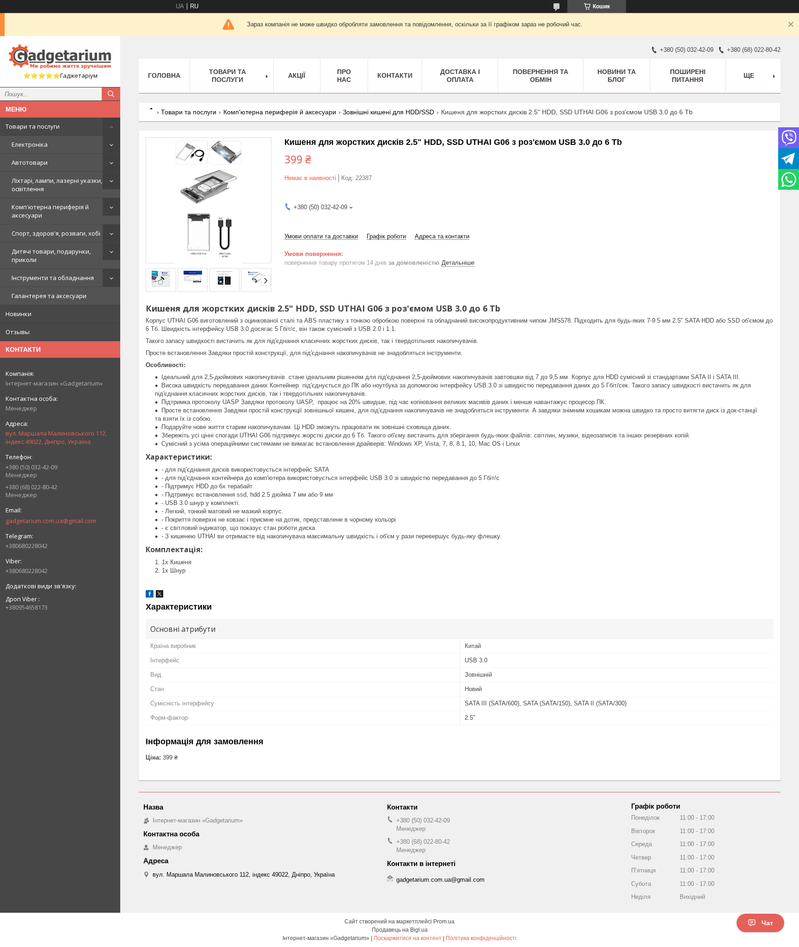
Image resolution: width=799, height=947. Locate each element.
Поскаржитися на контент (408, 938)
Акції (296, 75)
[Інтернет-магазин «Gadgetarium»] (60, 57)
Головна (164, 75)
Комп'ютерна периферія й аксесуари (50, 211)
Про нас (344, 75)
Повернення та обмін (540, 75)
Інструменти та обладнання (53, 278)
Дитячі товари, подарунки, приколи (51, 255)
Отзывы (18, 332)
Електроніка (30, 144)
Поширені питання (688, 75)
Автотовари (30, 162)
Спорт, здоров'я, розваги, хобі (56, 233)
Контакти (394, 75)
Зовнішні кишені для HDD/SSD (388, 112)
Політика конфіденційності (481, 938)
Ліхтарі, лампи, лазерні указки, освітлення (57, 184)
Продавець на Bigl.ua (400, 930)
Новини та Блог (616, 75)
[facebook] (150, 595)
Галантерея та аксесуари (49, 296)
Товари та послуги (33, 126)
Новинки (18, 314)
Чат (767, 923)
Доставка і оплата (460, 75)
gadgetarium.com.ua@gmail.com (51, 521)
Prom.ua (444, 921)
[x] (159, 595)
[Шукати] (111, 94)
